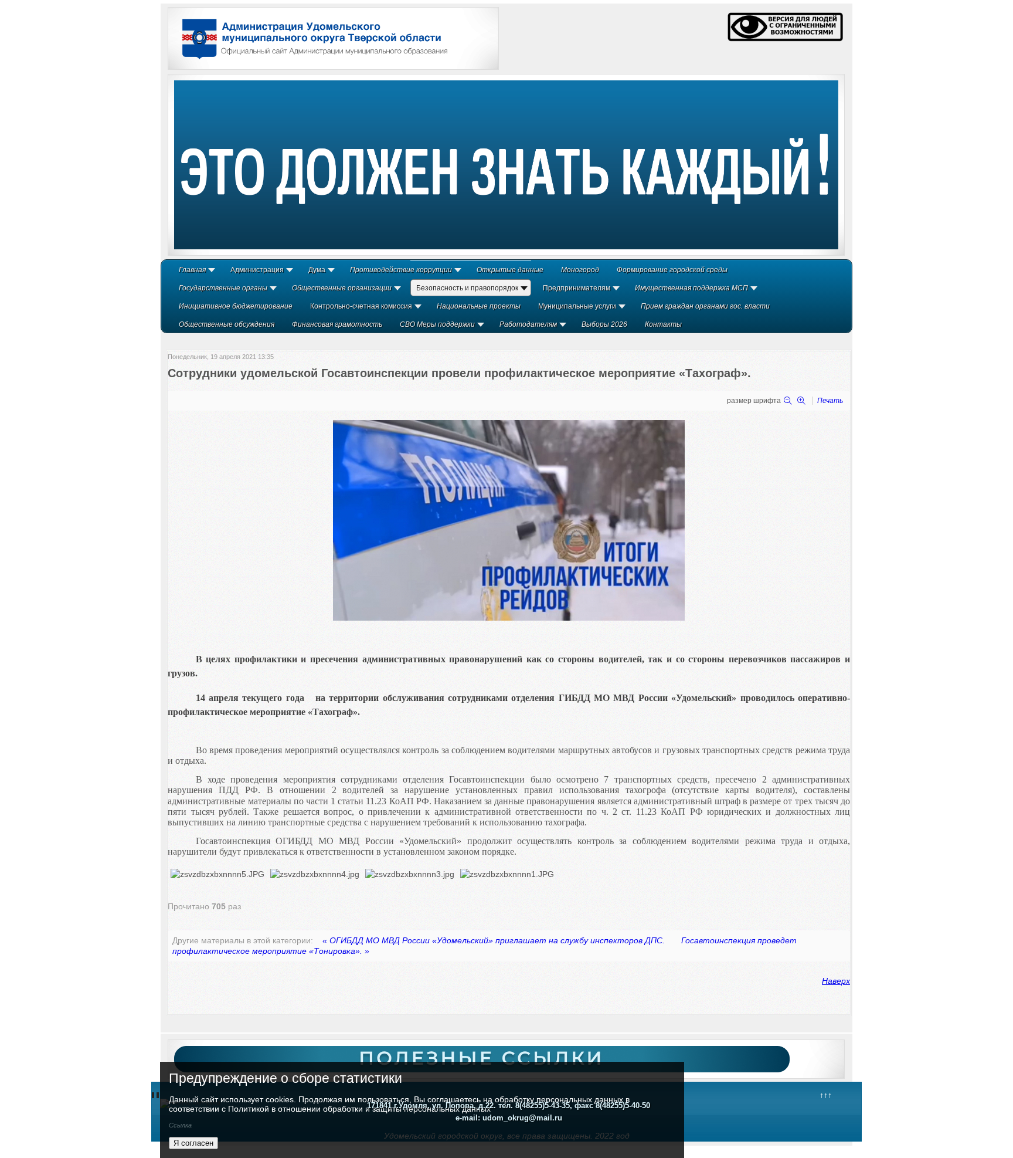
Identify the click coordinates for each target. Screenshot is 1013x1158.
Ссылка (180, 1125)
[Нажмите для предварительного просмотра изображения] (509, 617)
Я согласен (193, 1143)
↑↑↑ (826, 1095)
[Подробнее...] (506, 164)
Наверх (836, 981)
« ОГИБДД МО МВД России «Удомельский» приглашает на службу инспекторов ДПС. (493, 940)
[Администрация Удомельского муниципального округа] (310, 60)
